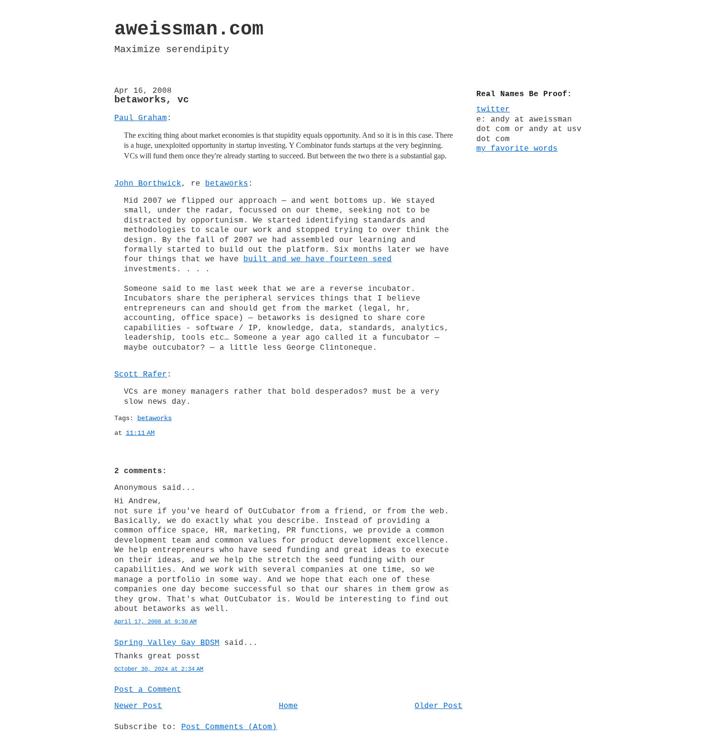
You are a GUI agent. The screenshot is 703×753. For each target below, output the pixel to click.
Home (288, 706)
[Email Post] (160, 433)
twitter (493, 109)
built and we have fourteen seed (317, 259)
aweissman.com (189, 29)
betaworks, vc (151, 100)
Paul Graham (140, 118)
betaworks (226, 183)
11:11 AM (140, 433)
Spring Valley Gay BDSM (167, 643)
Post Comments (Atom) (229, 727)
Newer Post (138, 706)
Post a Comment (147, 690)
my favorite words (517, 148)
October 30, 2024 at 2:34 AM (158, 669)
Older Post (438, 706)
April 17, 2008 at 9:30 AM (155, 622)
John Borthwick (147, 183)
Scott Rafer (140, 374)
